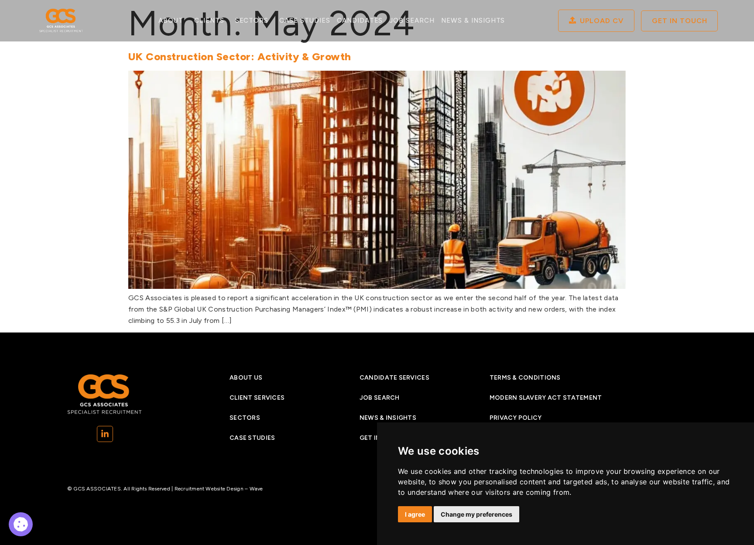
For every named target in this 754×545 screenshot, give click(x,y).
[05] (21, 524)
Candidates (360, 20)
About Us (246, 377)
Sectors (252, 20)
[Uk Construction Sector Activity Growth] (377, 286)
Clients (209, 20)
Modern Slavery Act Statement (546, 397)
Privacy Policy (516, 418)
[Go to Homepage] (61, 21)
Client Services (257, 397)
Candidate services (394, 377)
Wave (256, 489)
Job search (412, 20)
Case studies (304, 20)
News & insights (388, 418)
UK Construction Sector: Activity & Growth (239, 56)
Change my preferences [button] (476, 514)
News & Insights (473, 20)
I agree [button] (415, 514)
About (170, 20)
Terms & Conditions (525, 377)
